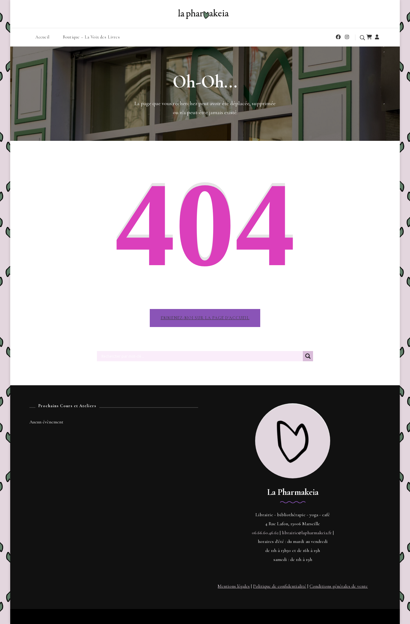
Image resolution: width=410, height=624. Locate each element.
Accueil (42, 37)
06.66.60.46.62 (265, 533)
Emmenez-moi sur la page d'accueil (205, 317)
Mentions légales (234, 586)
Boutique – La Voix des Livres (91, 37)
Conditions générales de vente (338, 586)
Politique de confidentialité (279, 586)
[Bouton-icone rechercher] (308, 358)
